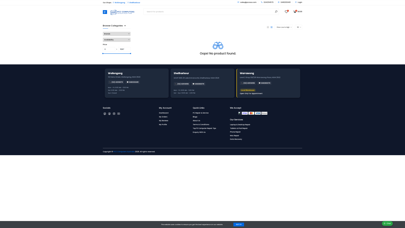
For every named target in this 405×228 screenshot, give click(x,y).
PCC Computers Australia (124, 152)
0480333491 (285, 2)
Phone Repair (235, 132)
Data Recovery (236, 139)
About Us (196, 120)
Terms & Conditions (201, 124)
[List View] (272, 27)
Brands (107, 34)
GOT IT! (239, 224)
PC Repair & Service (201, 113)
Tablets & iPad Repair (239, 128)
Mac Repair (234, 135)
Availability (109, 40)
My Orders (163, 117)
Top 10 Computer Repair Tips (204, 128)
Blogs (195, 117)
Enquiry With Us (199, 132)
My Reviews (163, 120)
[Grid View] (268, 27)
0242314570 (268, 2)
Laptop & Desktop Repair (240, 125)
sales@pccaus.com (248, 2)
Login (299, 2)
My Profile (163, 124)
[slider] (103, 53)
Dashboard (163, 113)
